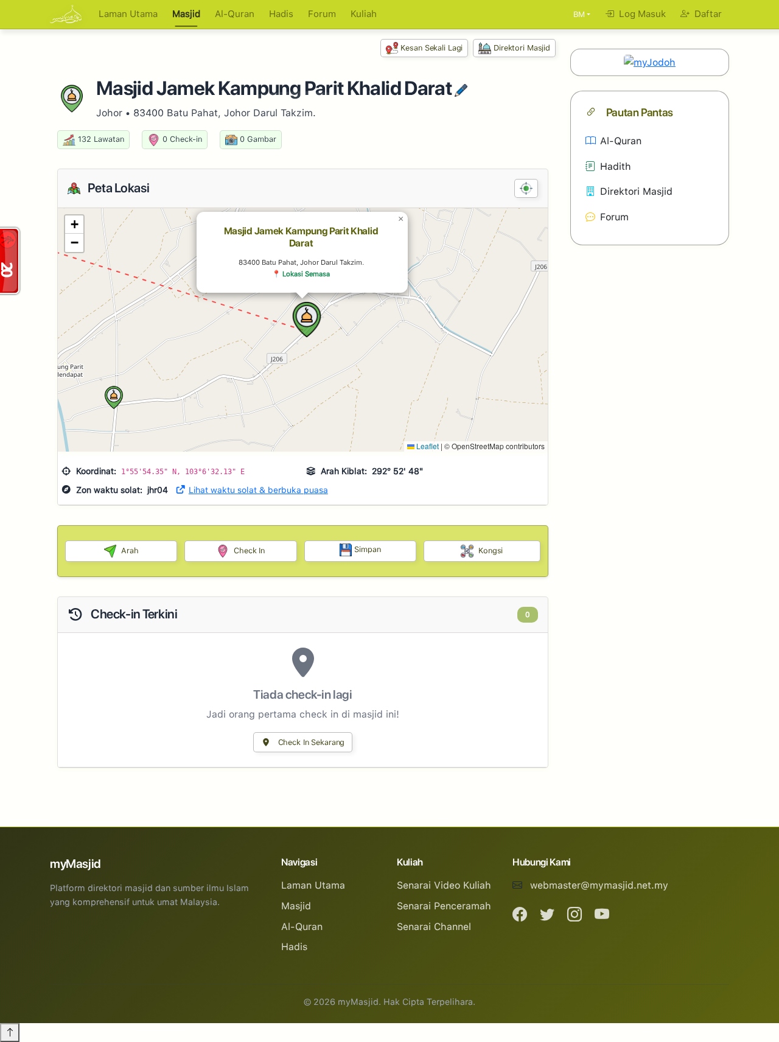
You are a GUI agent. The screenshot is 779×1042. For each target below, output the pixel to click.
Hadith (615, 166)
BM (579, 14)
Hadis (281, 14)
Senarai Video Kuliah (444, 885)
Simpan (367, 549)
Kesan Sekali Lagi (431, 47)
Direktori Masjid (522, 47)
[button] (307, 319)
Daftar (707, 14)
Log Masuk (641, 14)
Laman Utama (128, 14)
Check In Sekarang (310, 742)
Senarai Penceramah (444, 906)
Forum (322, 14)
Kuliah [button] (364, 14)
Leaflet (426, 446)
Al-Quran (234, 14)
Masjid (186, 14)
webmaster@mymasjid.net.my (599, 885)
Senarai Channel (434, 926)
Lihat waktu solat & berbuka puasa (258, 490)
